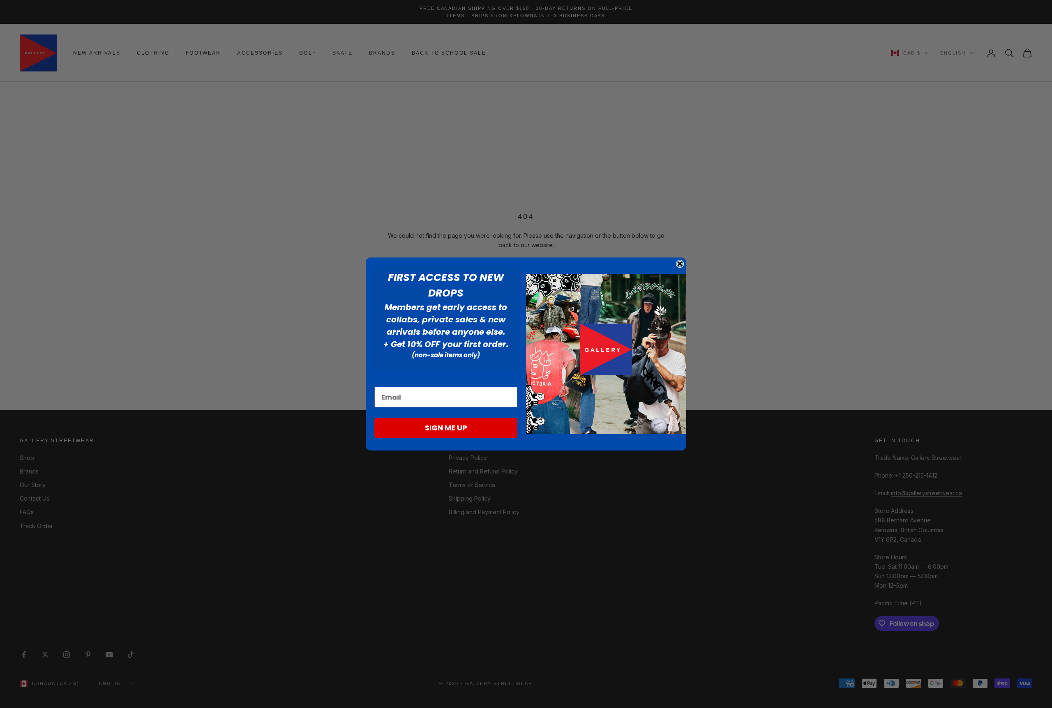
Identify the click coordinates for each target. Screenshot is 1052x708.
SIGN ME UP (446, 428)
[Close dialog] (680, 264)
